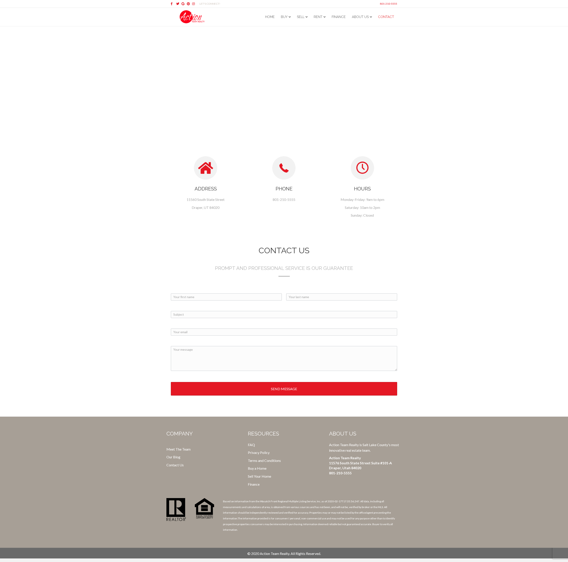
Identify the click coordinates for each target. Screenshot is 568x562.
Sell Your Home (259, 476)
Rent (318, 17)
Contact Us (175, 465)
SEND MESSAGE (284, 389)
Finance (339, 17)
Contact (386, 17)
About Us (360, 17)
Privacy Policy (259, 452)
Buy (284, 17)
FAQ (251, 445)
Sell (300, 17)
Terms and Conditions (264, 460)
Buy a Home (257, 468)
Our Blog (173, 457)
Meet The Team (178, 449)
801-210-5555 (388, 3)
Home (270, 17)
